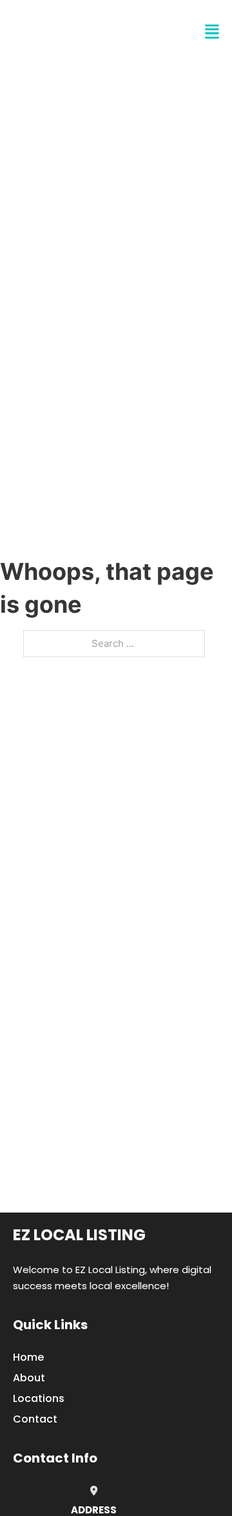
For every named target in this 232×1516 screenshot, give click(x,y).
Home (28, 1357)
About (29, 1377)
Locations (38, 1398)
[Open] (212, 32)
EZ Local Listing (79, 1234)
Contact (35, 1419)
